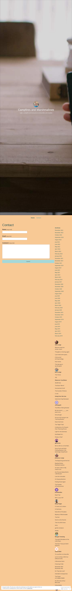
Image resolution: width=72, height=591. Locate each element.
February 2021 (59, 279)
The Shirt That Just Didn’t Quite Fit (61, 544)
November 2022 (59, 232)
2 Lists (56, 393)
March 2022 (58, 251)
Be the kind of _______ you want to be (61, 411)
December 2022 (59, 230)
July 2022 (57, 242)
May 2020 (57, 300)
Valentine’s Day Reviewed (61, 399)
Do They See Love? (60, 571)
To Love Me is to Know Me (62, 554)
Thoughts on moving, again (62, 352)
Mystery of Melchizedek (61, 514)
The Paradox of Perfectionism (59, 485)
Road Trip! (57, 495)
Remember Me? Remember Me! (59, 567)
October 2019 (58, 317)
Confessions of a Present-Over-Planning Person (61, 428)
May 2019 (57, 329)
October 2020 (58, 289)
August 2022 (58, 239)
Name (7, 229)
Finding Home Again (60, 482)
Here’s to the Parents (60, 520)
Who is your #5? (59, 497)
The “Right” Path (59, 424)
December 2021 (59, 258)
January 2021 (58, 282)
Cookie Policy (29, 588)
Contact (38, 218)
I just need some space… (61, 354)
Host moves (58, 361)
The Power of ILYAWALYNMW (59, 577)
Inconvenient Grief (60, 388)
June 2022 (57, 244)
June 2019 (57, 326)
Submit (28, 261)
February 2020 (59, 307)
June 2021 (57, 270)
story (56, 525)
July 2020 (57, 296)
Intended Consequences (61, 574)
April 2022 (57, 249)
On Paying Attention (60, 479)
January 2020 (58, 310)
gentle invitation (59, 528)
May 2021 (57, 272)
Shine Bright (58, 415)
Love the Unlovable (60, 476)
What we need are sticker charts (59, 348)
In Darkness (58, 509)
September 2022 (59, 237)
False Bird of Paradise (60, 512)
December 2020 (59, 284)
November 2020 (59, 286)
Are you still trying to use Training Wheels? (61, 418)
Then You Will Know (60, 522)
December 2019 (59, 312)
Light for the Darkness (61, 431)
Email (6, 236)
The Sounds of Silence (61, 391)
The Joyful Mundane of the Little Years (62, 540)
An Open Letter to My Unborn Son (60, 468)
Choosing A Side (59, 564)
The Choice (58, 375)
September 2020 (59, 291)
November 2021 (59, 261)
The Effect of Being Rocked (62, 408)
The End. (57, 517)
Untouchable (58, 585)
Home (33, 218)
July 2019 (57, 324)
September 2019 (59, 319)
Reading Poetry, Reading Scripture (59, 464)
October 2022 (58, 235)
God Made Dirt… (59, 434)
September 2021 (59, 265)
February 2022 (59, 254)
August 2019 (58, 322)
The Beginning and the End (62, 460)
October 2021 (58, 263)
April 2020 (57, 303)
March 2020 (58, 305)
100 (56, 377)
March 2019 (58, 333)
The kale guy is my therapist (59, 365)
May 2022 (57, 246)
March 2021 (58, 277)
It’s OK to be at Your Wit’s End (60, 581)
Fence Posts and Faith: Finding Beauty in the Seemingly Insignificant (61, 450)
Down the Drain (59, 422)
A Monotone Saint (59, 561)
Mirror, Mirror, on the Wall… (62, 446)
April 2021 (57, 275)
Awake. (57, 530)
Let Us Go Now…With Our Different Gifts (61, 557)
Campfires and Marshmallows (36, 109)
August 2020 (58, 293)
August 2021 (58, 268)
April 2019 (57, 331)
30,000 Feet (58, 383)
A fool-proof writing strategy (59, 358)
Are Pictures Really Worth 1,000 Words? (61, 473)
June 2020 (57, 298)
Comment (8, 243)
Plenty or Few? (59, 437)
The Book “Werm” (59, 385)
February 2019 (59, 336)
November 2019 (59, 315)
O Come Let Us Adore (60, 506)
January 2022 (58, 256)
